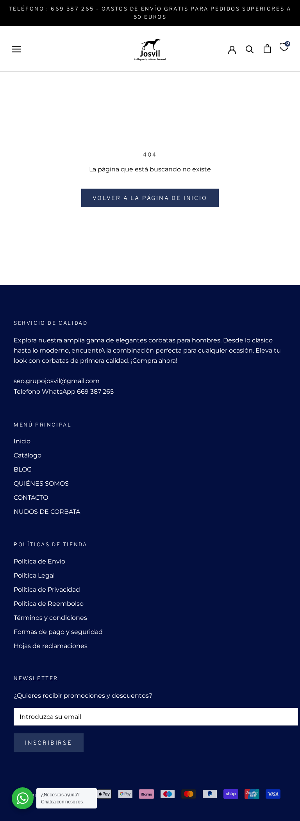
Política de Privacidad (47, 589)
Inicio (22, 441)
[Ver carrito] (267, 48)
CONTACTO (31, 497)
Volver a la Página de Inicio (150, 197)
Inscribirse (48, 742)
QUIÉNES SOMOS (41, 483)
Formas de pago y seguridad (58, 632)
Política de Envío (39, 561)
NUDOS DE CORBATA (47, 511)
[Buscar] (250, 49)
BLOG (23, 469)
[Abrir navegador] (16, 48)
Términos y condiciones (50, 617)
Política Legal (34, 575)
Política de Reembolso (49, 603)
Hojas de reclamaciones (51, 646)
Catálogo (27, 455)
